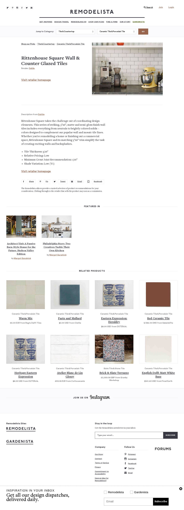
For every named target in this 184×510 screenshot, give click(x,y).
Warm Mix (25, 318)
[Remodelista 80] (12, 8)
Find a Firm (111, 22)
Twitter (131, 468)
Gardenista (139, 22)
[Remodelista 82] (22, 8)
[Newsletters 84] (31, 8)
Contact (98, 459)
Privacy (98, 467)
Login (171, 7)
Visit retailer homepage (36, 80)
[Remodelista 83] (27, 8)
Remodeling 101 (78, 22)
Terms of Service (102, 463)
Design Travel (61, 22)
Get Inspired (45, 22)
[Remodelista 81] (17, 8)
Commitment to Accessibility (102, 473)
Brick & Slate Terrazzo (114, 373)
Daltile (32, 68)
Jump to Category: (45, 32)
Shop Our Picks (96, 22)
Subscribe (161, 501)
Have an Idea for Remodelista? (101, 479)
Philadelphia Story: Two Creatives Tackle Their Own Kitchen (56, 247)
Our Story (125, 22)
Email (130, 473)
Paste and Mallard (70, 318)
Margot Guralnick (22, 258)
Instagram (132, 459)
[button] (147, 7)
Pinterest (132, 454)
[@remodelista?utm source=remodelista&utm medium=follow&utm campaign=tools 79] (8, 8)
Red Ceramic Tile (158, 318)
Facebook (132, 463)
